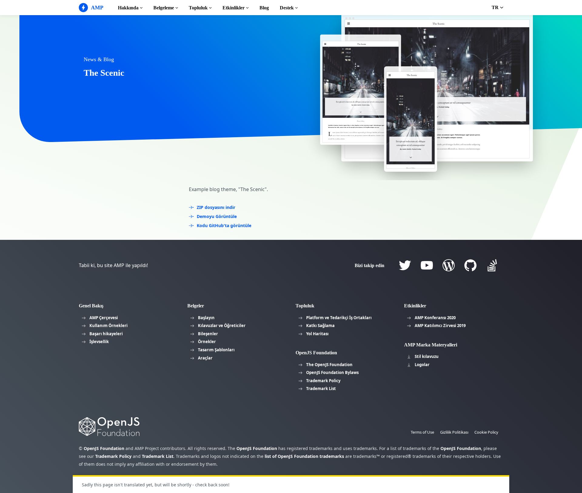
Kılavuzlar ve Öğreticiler (222, 325)
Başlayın (206, 317)
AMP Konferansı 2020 (435, 317)
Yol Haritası (317, 333)
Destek (287, 7)
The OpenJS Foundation (329, 364)
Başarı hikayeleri (106, 333)
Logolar (422, 364)
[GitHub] (470, 265)
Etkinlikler (233, 7)
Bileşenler (208, 333)
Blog (264, 7)
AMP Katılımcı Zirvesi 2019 (440, 325)
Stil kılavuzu (427, 356)
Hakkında (128, 7)
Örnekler (207, 341)
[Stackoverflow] (492, 265)
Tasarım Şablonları (216, 349)
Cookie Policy (486, 432)
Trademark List (321, 388)
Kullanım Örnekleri (108, 325)
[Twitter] (405, 265)
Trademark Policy (323, 380)
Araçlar (205, 358)
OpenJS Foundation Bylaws (332, 372)
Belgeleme (163, 7)
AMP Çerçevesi (103, 317)
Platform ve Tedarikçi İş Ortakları (339, 317)
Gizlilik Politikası (454, 432)
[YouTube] (427, 265)
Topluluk (198, 7)
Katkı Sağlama (320, 325)
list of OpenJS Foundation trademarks (304, 456)
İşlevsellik (99, 341)
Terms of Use (422, 432)
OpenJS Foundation (104, 448)
